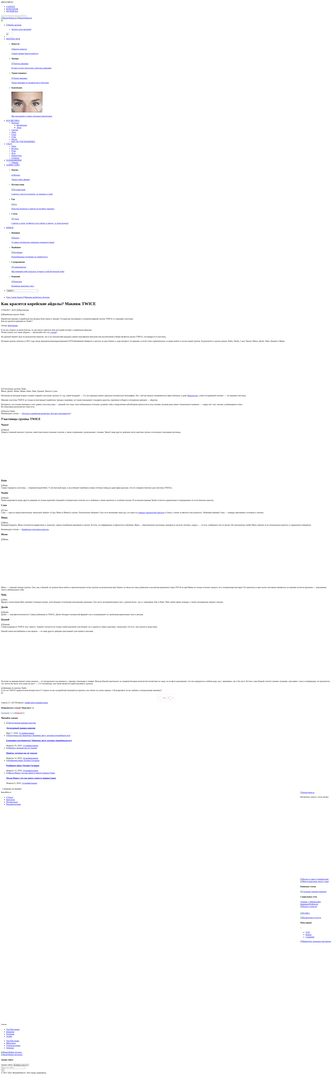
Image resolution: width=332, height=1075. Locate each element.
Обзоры (14, 162)
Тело (13, 153)
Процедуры (16, 155)
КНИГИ (9, 228)
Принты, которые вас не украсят (21, 753)
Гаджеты (15, 158)
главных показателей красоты (151, 512)
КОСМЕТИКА (13, 120)
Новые (309, 935)
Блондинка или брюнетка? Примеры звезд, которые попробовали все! (39, 740)
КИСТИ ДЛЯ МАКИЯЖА (23, 141)
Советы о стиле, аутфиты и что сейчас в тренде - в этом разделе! (39, 223)
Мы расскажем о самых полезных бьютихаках (31, 116)
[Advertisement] (79, 365)
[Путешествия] (18, 190)
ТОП (308, 932)
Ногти (14, 139)
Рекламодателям (13, 804)
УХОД (9, 144)
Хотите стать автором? (21, 29)
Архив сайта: (7, 1065)
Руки (13, 151)
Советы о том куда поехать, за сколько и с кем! (32, 194)
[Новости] (19, 49)
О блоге (9, 797)
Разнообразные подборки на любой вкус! (29, 257)
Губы (13, 137)
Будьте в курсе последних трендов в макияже (31, 68)
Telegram (10, 1048)
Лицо (13, 132)
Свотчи (14, 130)
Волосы (14, 148)
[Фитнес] (15, 175)
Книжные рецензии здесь (22, 286)
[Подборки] (16, 252)
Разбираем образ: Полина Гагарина (22, 765)
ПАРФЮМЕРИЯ (14, 160)
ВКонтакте (11, 1043)
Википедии (192, 395)
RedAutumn (13, 325)
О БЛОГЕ (10, 6)
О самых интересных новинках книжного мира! (32, 242)
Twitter (9, 1036)
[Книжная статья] (313, 891)
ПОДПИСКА (12, 11)
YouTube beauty (13, 1029)
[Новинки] (15, 238)
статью (53, 332)
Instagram (10, 1032)
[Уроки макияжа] (19, 78)
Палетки (15, 123)
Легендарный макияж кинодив (20, 728)
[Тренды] (19, 64)
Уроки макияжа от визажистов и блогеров (30, 83)
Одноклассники (13, 1045)
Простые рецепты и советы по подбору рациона (32, 209)
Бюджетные (22, 125)
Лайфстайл (29, 703)
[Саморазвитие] (18, 267)
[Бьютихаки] (27, 112)
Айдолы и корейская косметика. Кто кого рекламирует (46, 413)
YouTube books (12, 1041)
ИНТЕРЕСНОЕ (13, 39)
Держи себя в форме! (20, 179)
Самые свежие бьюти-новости (24, 53)
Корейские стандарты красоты (35, 529)
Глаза (13, 134)
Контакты (10, 800)
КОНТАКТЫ (12, 9)
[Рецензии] (16, 281)
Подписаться (12, 802)
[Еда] (14, 204)
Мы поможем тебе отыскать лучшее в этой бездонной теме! (37, 271)
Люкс (19, 127)
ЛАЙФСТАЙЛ (13, 165)
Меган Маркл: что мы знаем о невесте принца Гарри (31, 778)
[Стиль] (15, 219)
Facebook (10, 1034)
